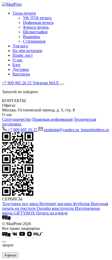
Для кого (20, 46)
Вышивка (31, 36)
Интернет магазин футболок (65, 203)
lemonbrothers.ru (95, 130)
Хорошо (10, 255)
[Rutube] (38, 235)
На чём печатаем (27, 50)
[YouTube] (22, 235)
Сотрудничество (16, 119)
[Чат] (6, 219)
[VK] (15, 235)
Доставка (21, 69)
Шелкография (35, 32)
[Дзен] (30, 235)
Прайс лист (23, 55)
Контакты (21, 74)
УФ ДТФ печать (37, 18)
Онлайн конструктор (56, 208)
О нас (18, 60)
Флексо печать (36, 27)
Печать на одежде (52, 213)
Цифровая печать (38, 22)
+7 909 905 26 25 (23, 130)
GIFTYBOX (25, 213)
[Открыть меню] (62, 84)
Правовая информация (52, 119)
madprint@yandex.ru (62, 130)
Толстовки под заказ (20, 203)
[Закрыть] (4, 242)
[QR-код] (17, 162)
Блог (17, 64)
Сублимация (34, 41)
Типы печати (24, 13)
